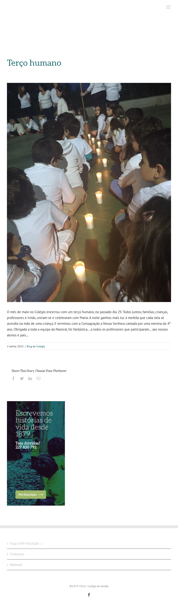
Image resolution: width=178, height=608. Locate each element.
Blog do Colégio (36, 346)
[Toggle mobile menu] (168, 7)
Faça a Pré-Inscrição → (26, 543)
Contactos (17, 554)
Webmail (16, 564)
